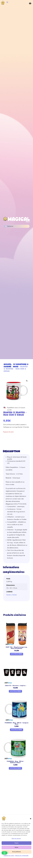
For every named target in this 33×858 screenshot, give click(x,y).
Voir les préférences (16, 851)
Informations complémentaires (13, 570)
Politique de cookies (9, 855)
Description (11, 451)
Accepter (16, 843)
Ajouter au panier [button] (16, 654)
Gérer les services (16, 838)
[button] (30, 818)
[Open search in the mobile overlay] (16, 226)
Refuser (16, 847)
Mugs (15, 366)
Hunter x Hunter (11, 595)
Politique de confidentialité (21, 855)
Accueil (8, 364)
